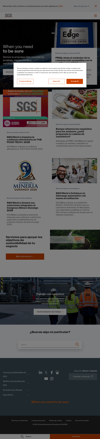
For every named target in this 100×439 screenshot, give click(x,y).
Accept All (75, 81)
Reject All (56, 81)
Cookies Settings (25, 81)
